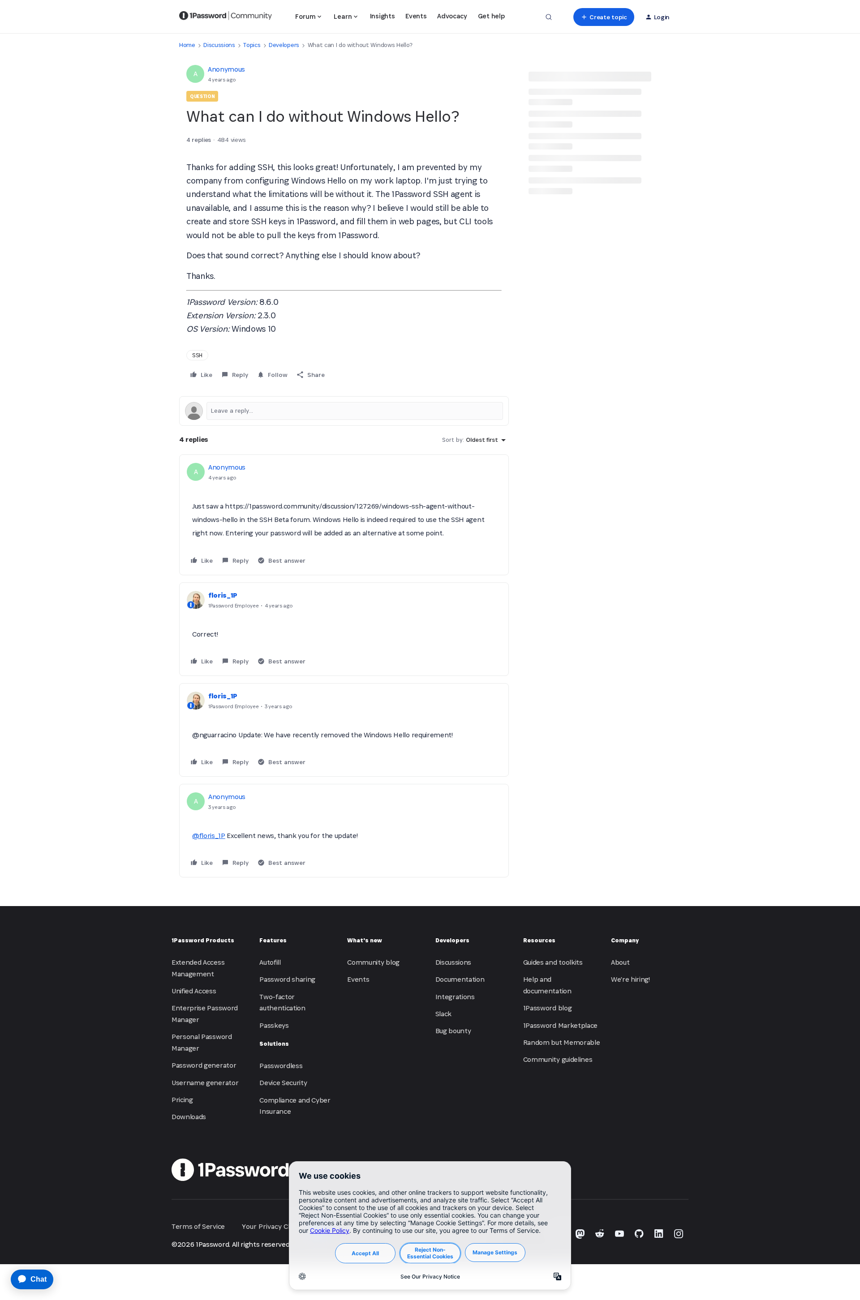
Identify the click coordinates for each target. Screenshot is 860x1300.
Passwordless (280, 1065)
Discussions (219, 45)
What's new (364, 940)
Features (273, 940)
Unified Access (194, 991)
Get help (491, 16)
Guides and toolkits (553, 962)
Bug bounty (453, 1030)
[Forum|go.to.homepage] (225, 17)
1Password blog (547, 1008)
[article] (344, 515)
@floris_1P (208, 835)
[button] (603, 17)
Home (187, 45)
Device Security (283, 1082)
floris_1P (222, 595)
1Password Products (203, 940)
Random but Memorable (561, 1042)
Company (625, 940)
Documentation (460, 979)
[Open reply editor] (344, 411)
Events (415, 16)
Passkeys (273, 1025)
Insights (382, 16)
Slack (443, 1013)
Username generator (205, 1082)
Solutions (274, 1044)
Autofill (269, 962)
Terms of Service (198, 1226)
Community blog (373, 962)
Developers (284, 45)
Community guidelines (558, 1059)
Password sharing (287, 979)
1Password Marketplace (560, 1025)
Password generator (204, 1065)
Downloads (189, 1116)
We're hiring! (630, 979)
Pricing (182, 1099)
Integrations (455, 996)
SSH (197, 355)
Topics (251, 45)
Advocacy (452, 16)
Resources (539, 940)
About (620, 962)
